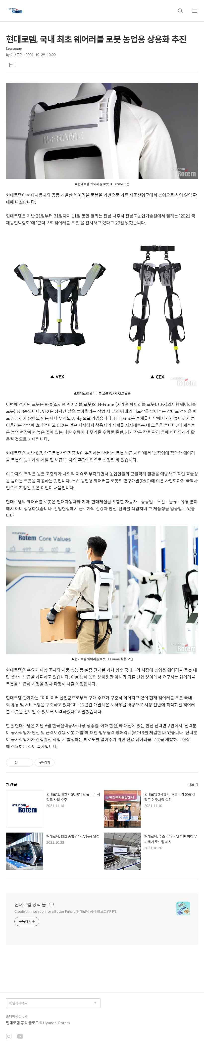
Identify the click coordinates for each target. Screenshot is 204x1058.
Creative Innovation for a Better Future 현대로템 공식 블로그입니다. (65, 911)
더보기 (193, 784)
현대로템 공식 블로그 (34, 905)
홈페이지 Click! (16, 1016)
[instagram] (8, 1037)
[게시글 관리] (27, 762)
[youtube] (20, 1037)
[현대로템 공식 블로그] (15, 10)
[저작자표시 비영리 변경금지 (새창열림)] (61, 763)
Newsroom (14, 48)
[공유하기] (21, 762)
